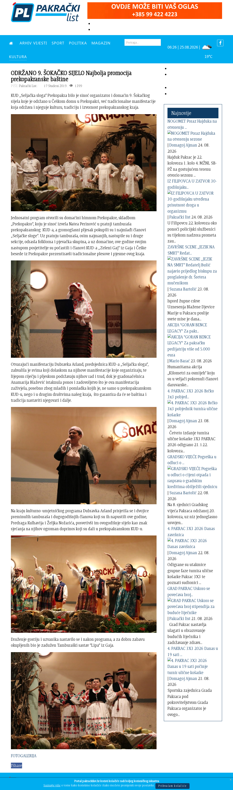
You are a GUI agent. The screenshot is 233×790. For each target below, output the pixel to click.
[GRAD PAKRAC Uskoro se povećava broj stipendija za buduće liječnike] (192, 606)
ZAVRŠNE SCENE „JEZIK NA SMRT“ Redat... (191, 250)
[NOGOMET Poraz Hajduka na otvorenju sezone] (192, 135)
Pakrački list (179, 217)
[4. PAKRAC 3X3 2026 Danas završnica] (192, 543)
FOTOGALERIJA (23, 756)
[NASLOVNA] (12, 43)
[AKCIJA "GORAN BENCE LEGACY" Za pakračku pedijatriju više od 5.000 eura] (192, 345)
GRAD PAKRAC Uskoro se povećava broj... (188, 591)
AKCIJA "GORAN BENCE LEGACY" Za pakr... (187, 328)
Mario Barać (179, 361)
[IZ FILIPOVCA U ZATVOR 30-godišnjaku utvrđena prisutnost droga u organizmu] (192, 201)
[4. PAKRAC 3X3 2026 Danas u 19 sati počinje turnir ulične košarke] (192, 666)
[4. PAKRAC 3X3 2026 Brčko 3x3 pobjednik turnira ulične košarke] (192, 408)
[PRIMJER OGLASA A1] (154, 10)
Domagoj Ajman (183, 145)
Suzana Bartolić (183, 289)
